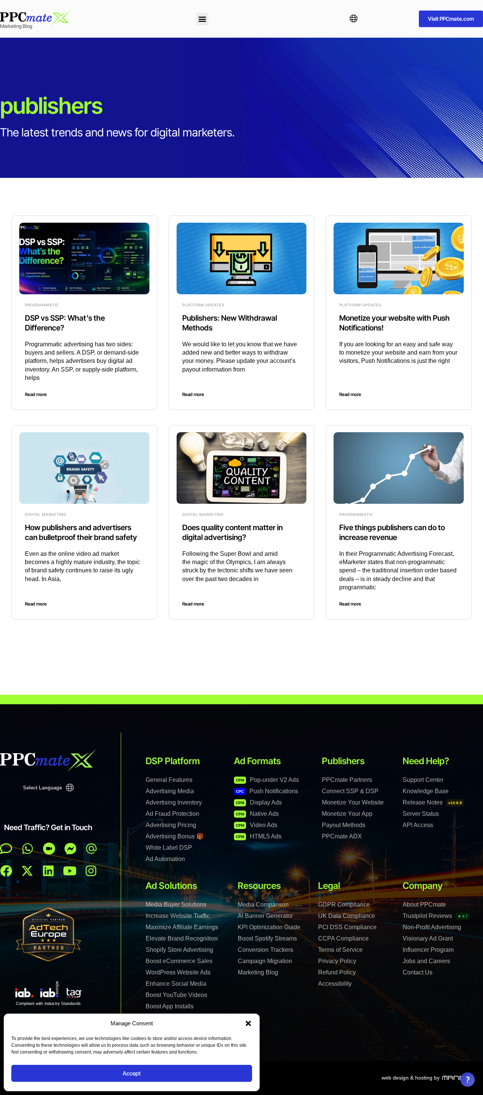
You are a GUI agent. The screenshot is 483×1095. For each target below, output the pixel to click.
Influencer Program (428, 950)
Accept (132, 1073)
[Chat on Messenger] (71, 849)
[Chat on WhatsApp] (28, 849)
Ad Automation (165, 859)
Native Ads (257, 814)
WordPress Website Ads (178, 972)
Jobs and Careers (426, 961)
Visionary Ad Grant (428, 938)
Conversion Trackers (265, 950)
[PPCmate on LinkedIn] (48, 871)
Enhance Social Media (176, 983)
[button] (248, 1023)
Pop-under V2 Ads (267, 780)
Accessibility (335, 983)
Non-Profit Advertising (432, 927)
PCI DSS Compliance (347, 927)
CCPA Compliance (343, 938)
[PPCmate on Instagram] (91, 871)
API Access (418, 825)
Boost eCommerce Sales (179, 961)
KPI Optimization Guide (269, 927)
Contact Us (417, 972)
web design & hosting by (410, 1078)
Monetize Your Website (353, 802)
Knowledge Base (426, 791)
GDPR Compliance (344, 904)
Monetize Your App (347, 814)
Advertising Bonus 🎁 (175, 836)
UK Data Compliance (346, 916)
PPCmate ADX (342, 836)
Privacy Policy (337, 961)
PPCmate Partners (347, 780)
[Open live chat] (6, 849)
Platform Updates (203, 305)
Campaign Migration (265, 961)
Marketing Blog (258, 972)
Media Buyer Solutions (176, 904)
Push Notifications (267, 791)
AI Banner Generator (265, 916)
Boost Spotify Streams (267, 938)
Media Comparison (263, 904)
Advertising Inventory (174, 802)
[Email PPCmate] (91, 848)
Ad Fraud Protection (172, 814)
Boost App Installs (170, 1006)
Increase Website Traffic (178, 916)
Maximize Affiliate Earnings (182, 927)
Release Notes (432, 802)
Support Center (423, 780)
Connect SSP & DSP (350, 791)
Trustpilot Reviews (435, 916)
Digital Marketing (45, 514)
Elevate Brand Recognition (182, 938)
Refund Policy (337, 972)
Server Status (421, 814)
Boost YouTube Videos (176, 995)
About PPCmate (424, 904)
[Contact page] (49, 849)
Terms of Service (340, 950)
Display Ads (259, 802)
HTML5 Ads (258, 836)
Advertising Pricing (171, 825)
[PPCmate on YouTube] (70, 871)
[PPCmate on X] (27, 871)
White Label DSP (169, 847)
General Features (169, 780)
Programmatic (42, 305)
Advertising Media (170, 791)
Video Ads (256, 825)
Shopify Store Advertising (179, 950)
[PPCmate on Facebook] (6, 871)
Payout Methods (343, 825)
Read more (36, 394)
